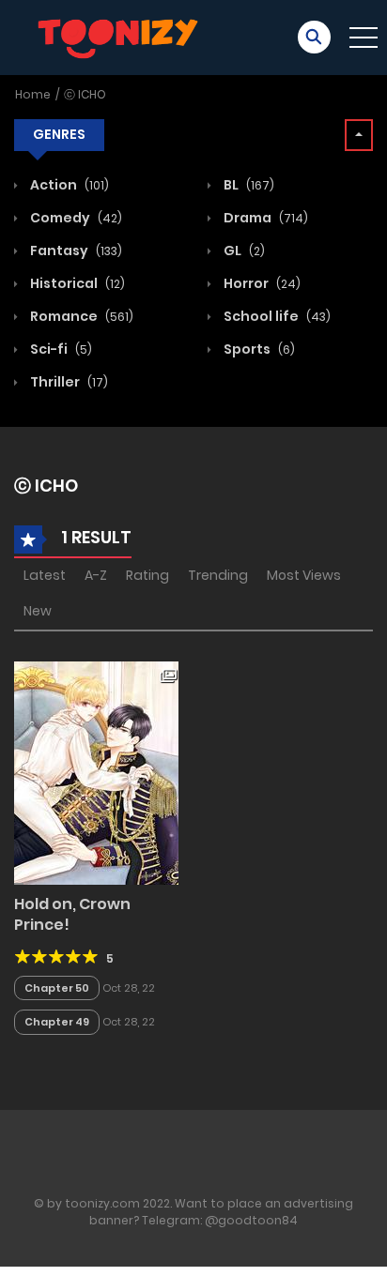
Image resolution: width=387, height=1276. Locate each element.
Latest (44, 575)
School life (276, 316)
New (37, 610)
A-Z (96, 575)
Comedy (74, 217)
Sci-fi (59, 349)
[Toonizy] (123, 36)
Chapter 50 (56, 987)
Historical (76, 283)
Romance (80, 316)
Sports (258, 349)
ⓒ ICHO (85, 94)
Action (68, 184)
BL (247, 184)
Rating (147, 575)
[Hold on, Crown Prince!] (96, 772)
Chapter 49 (56, 1021)
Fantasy (74, 250)
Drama (264, 217)
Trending (218, 575)
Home (33, 94)
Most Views (304, 575)
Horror (261, 283)
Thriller (67, 381)
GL (243, 250)
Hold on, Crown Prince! (72, 914)
